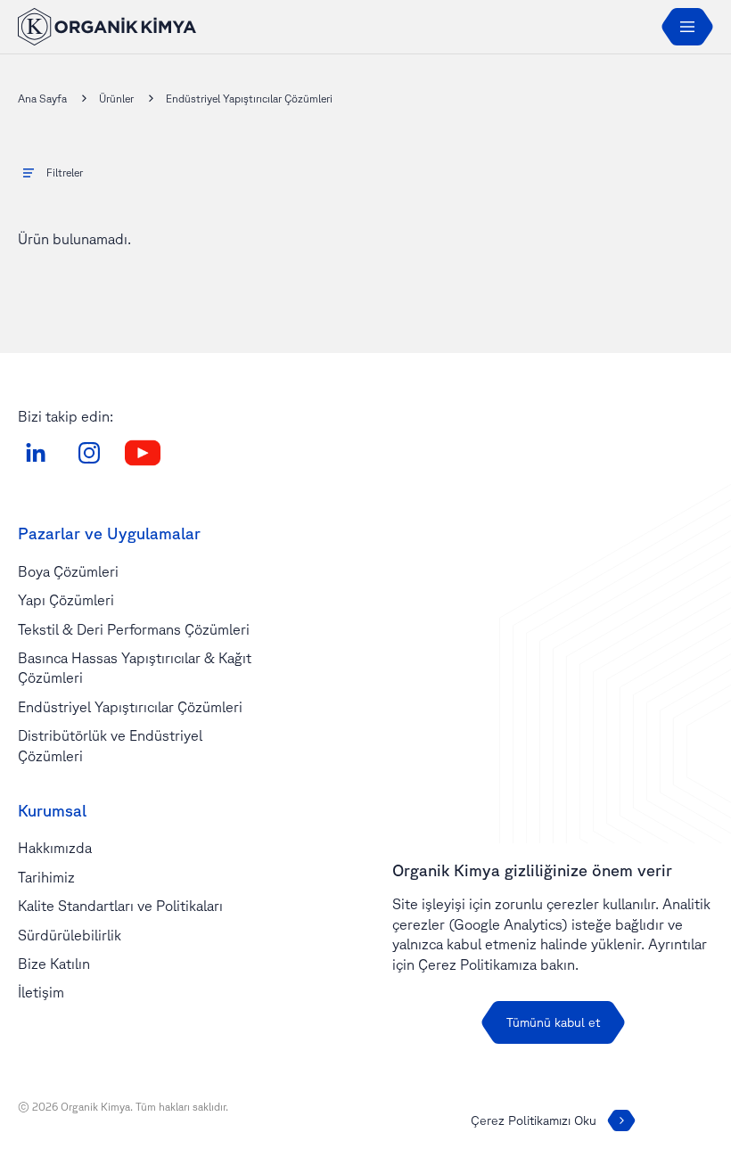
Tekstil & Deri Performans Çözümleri (134, 629)
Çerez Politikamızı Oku (533, 1120)
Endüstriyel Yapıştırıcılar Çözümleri (130, 707)
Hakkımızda (55, 848)
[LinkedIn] (35, 453)
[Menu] (687, 26)
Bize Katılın (54, 964)
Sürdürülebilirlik (69, 935)
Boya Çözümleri (68, 571)
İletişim (41, 992)
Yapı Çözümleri (66, 600)
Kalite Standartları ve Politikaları (120, 906)
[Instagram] (89, 453)
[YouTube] (142, 453)
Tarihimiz (46, 877)
